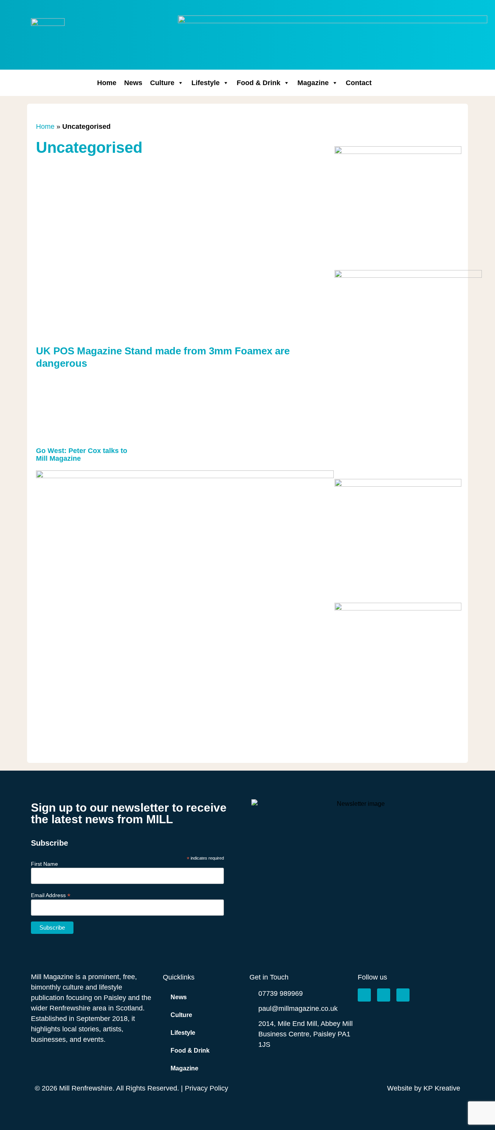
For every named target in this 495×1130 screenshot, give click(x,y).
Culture (162, 83)
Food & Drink (258, 83)
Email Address (50, 895)
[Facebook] (364, 995)
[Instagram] (383, 995)
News (133, 83)
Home (106, 83)
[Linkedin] (403, 995)
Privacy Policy (206, 1088)
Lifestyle (205, 83)
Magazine (313, 83)
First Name (44, 864)
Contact (359, 83)
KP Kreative (441, 1088)
